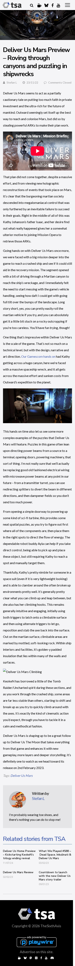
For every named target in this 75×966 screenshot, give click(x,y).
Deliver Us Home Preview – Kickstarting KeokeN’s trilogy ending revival (19, 854)
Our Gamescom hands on (38, 356)
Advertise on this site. (36, 952)
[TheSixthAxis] (12, 5)
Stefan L (12, 82)
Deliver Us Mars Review (18, 872)
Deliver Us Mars (21, 775)
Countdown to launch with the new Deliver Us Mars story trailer (55, 875)
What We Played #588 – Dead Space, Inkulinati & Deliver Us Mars (55, 854)
